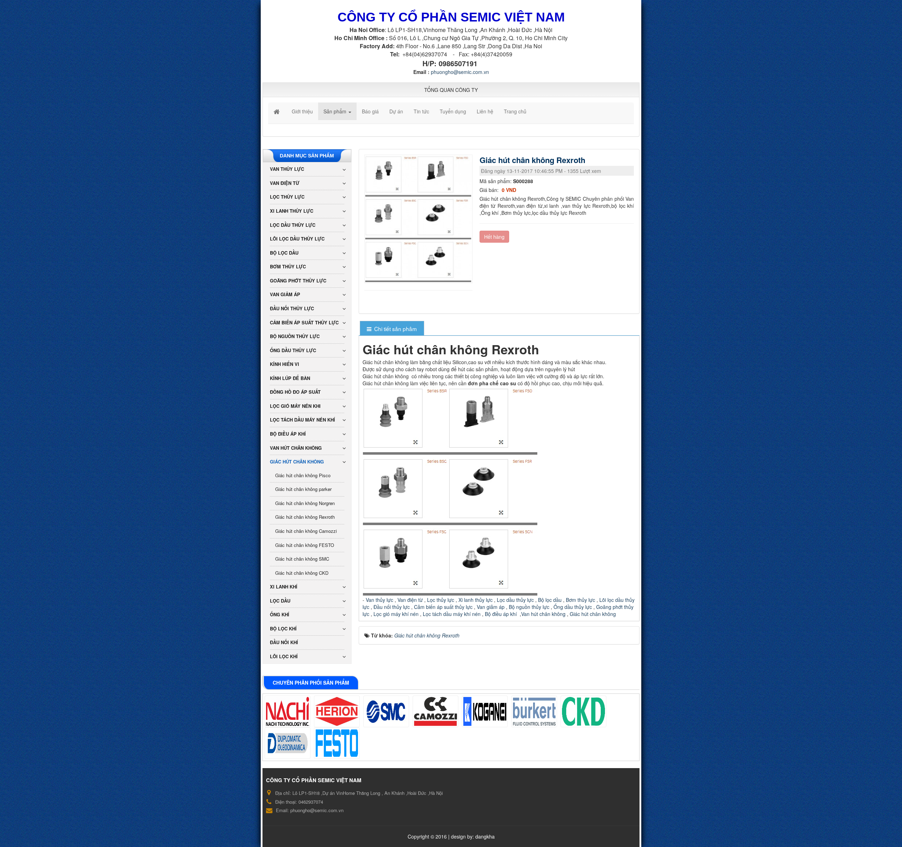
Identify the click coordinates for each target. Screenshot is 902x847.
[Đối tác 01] (287, 711)
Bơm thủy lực (579, 599)
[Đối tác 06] (534, 711)
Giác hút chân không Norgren (305, 503)
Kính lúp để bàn (290, 378)
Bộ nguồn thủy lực (528, 606)
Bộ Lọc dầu (284, 252)
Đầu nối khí (284, 642)
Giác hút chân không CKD (301, 572)
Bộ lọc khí (283, 628)
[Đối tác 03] (386, 711)
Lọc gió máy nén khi (295, 406)
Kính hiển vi (284, 364)
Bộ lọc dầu (550, 599)
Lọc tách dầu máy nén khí (302, 419)
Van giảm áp (491, 606)
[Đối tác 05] (484, 711)
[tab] (392, 329)
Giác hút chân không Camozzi (306, 531)
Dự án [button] (396, 111)
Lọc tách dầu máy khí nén (452, 613)
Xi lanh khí (283, 586)
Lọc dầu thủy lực (515, 599)
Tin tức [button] (421, 111)
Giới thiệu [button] (302, 111)
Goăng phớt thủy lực (298, 280)
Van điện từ (409, 599)
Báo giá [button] (370, 111)
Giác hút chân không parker (303, 489)
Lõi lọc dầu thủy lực (297, 238)
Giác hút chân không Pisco (302, 475)
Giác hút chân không (593, 613)
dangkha (485, 836)
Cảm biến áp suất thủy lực (443, 606)
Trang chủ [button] (515, 111)
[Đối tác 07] (583, 711)
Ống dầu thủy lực (573, 606)
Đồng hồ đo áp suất (295, 391)
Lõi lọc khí (284, 656)
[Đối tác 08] (287, 743)
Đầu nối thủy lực (391, 606)
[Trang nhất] (277, 111)
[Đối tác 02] (336, 711)
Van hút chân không (544, 613)
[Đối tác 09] (336, 743)
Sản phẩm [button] (335, 111)
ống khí (279, 614)
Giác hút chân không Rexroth (305, 516)
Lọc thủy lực (440, 599)
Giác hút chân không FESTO (304, 545)
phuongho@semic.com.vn (460, 71)
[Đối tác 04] (435, 711)
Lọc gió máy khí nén (395, 613)
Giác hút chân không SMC (302, 558)
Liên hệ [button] (485, 111)
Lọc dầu (280, 600)
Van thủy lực (379, 599)
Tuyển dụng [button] (453, 111)
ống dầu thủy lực (293, 350)
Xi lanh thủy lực (476, 599)
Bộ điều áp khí (501, 613)
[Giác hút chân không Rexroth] (419, 218)
